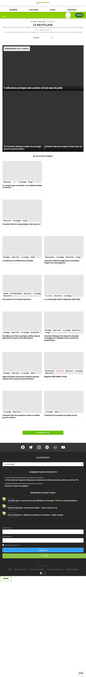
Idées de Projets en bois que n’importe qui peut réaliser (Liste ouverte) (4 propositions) (20, 378)
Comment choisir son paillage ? (17, 486)
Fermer (6, 578)
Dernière (13, 10)
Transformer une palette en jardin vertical (60, 415)
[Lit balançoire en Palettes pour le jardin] (22, 247)
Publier (79, 15)
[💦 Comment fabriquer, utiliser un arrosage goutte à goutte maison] (22, 121)
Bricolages (6, 257)
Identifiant (6, 528)
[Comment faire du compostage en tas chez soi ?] (22, 211)
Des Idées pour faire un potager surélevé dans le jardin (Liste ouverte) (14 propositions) (21, 337)
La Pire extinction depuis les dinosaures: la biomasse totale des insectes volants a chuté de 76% (42, 480)
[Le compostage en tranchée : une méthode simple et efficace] (22, 172)
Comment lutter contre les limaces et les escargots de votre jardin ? (24, 477)
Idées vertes (7, 182)
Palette (33, 257)
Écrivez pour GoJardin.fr (37, 569)
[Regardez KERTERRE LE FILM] (64, 363)
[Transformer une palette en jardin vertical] (64, 402)
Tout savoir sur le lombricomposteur (16, 299)
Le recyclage (22, 182)
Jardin (15, 182)
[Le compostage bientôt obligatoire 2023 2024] (64, 286)
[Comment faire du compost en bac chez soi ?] (63, 121)
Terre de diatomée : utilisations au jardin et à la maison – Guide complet (35, 515)
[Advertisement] (64, 215)
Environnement (49, 257)
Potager (30, 182)
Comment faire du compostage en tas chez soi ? (21, 224)
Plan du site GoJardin (20, 569)
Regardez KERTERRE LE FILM (55, 377)
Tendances (72, 10)
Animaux (6, 293)
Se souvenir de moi (12, 545)
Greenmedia (48, 296)
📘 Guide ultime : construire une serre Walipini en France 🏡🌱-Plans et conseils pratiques (42, 501)
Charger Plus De (43, 432)
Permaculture (35, 332)
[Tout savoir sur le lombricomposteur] (22, 286)
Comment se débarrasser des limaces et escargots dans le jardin (23, 483)
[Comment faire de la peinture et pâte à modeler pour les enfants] (22, 402)
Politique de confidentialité (55, 569)
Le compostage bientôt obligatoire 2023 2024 (62, 299)
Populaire (33, 10)
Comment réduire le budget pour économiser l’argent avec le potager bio (61, 262)
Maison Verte (70, 257)
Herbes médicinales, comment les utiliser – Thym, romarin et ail (32, 508)
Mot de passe (7, 536)
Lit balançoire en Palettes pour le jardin (17, 261)
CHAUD (52, 10)
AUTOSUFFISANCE (16, 293)
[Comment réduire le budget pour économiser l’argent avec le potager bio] (64, 247)
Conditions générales (72, 569)
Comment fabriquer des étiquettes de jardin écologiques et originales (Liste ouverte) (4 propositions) (61, 338)
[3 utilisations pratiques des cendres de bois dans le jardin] (43, 68)
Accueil (9, 569)
